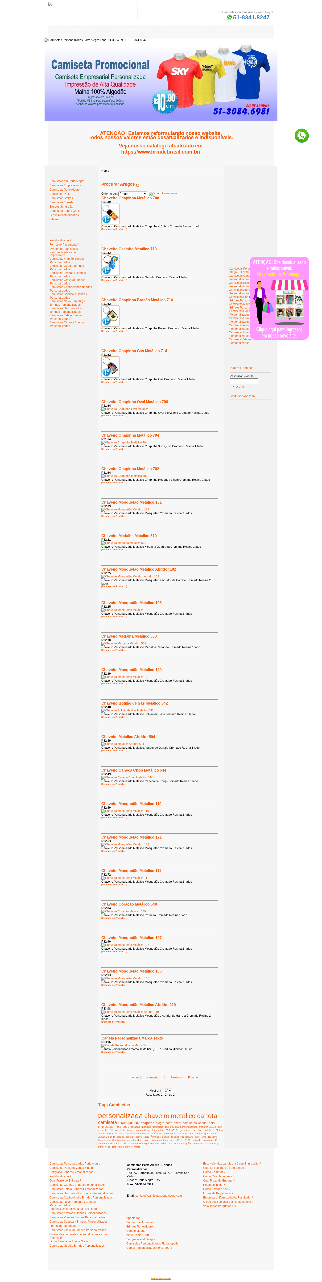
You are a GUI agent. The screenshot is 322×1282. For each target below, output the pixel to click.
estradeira (198, 1143)
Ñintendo (156, 1137)
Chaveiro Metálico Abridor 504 (128, 737)
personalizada (120, 1115)
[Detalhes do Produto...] (114, 229)
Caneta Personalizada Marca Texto (132, 1038)
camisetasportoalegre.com (67, 1263)
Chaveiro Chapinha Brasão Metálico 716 (137, 300)
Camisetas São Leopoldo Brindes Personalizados (66, 310)
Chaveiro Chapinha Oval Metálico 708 (134, 402)
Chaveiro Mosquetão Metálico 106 (131, 971)
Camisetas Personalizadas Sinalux (72, 1167)
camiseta (107, 1122)
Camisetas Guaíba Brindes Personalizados (67, 267)
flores (121, 1146)
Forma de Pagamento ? (65, 244)
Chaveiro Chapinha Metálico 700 (130, 198)
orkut (197, 1137)
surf (220, 1126)
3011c (212, 1126)
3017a (114, 1130)
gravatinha (210, 1133)
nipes (154, 1130)
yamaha (102, 1137)
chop (199, 1130)
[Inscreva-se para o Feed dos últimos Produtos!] (137, 184)
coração (135, 1126)
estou (146, 1137)
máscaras (208, 1140)
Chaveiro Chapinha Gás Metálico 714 (134, 351)
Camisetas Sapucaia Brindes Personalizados (68, 295)
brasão (119, 1133)
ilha (114, 1140)
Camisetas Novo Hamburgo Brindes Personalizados (67, 303)
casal (131, 1143)
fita (179, 1133)
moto (118, 1126)
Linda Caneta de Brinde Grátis (69, 1241)
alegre (160, 1123)
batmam (154, 1143)
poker (177, 1123)
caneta (207, 1115)
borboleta (158, 1126)
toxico (147, 1140)
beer (100, 1140)
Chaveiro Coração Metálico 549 (129, 904)
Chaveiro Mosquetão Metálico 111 (131, 871)
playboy (130, 1137)
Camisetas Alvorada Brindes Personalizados (68, 274)
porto (168, 1123)
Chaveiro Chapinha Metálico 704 (130, 435)
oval (193, 1130)
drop (139, 1140)
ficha (146, 1130)
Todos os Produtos (241, 368)
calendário (114, 1143)
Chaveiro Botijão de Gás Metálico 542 (134, 703)
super (173, 1133)
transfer (203, 1126)
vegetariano (187, 1137)
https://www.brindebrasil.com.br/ (160, 152)
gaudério (185, 1130)
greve (139, 1137)
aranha (209, 1143)
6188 (124, 1143)
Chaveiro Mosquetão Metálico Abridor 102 (138, 569)
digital (101, 1133)
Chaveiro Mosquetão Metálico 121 (131, 837)
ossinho (208, 1130)
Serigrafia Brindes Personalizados (71, 1172)
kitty (216, 1143)
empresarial (105, 1126)
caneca (128, 1133)
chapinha (147, 1123)
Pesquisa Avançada (242, 396)
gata (113, 1146)
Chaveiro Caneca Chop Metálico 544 (133, 770)
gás (167, 1126)
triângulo (164, 1133)
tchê (160, 1130)
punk (100, 1146)
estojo (130, 1130)
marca (137, 1146)
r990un (110, 1133)
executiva (103, 1130)
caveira (174, 1126)
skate (122, 1130)
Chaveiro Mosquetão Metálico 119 (131, 804)
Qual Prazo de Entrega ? (65, 1180)
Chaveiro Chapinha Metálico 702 (130, 469)
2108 (187, 1140)
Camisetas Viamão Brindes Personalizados (67, 260)
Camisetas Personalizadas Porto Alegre (75, 1163)
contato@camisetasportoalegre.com (159, 1195)
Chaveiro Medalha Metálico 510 (129, 536)
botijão (154, 1133)
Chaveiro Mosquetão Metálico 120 (131, 670)
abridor (202, 1122)
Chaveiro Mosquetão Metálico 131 (131, 502)
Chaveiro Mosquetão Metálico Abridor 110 (138, 1005)
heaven (121, 1140)
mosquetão (128, 1122)
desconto (212, 1137)
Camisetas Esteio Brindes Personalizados (66, 317)
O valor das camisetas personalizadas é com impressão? (64, 252)
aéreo (155, 1140)
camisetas (190, 1123)
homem (199, 1133)
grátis (188, 1143)
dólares (139, 1130)
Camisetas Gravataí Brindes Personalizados (67, 281)
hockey (139, 1143)
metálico (183, 1115)
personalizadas (189, 1126)
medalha (146, 1126)
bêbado (175, 1137)
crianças (144, 1133)
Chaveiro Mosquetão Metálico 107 (131, 938)
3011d (180, 1140)
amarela (102, 1143)
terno (185, 1133)
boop (126, 1126)
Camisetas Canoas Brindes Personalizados (67, 324)
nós (192, 1133)
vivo (204, 1137)
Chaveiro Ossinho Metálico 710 (129, 249)
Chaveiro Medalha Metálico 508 (129, 636)
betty (212, 1122)
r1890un (218, 1130)
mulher (128, 1146)
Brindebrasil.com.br (161, 1278)
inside (107, 1140)
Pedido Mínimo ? (60, 240)
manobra (179, 1143)
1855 (167, 1130)
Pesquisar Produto (242, 376)
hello (107, 1146)
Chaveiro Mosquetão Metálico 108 (131, 603)
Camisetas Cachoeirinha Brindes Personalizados (81, 1197)
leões (163, 1143)
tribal (170, 1143)
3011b (218, 1140)
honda (111, 1137)
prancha (131, 1140)
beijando (196, 1140)
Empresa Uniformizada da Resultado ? (74, 1209)
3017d (174, 1130)
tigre (146, 1143)
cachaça (164, 1140)
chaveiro (156, 1115)
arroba (165, 1137)
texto (136, 1133)
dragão (120, 1137)
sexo (172, 1140)
